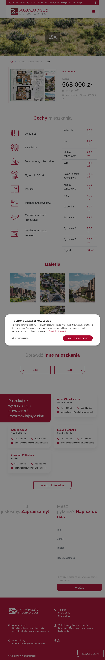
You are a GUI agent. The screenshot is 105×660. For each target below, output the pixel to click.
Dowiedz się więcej (57, 331)
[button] (20, 338)
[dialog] (52, 329)
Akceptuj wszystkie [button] (78, 338)
